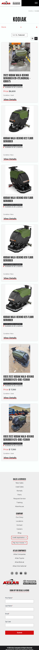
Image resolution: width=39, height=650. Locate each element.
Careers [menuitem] (19, 529)
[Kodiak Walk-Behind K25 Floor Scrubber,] (19, 298)
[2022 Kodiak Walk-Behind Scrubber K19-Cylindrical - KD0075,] (19, 57)
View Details (10, 99)
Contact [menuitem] (20, 525)
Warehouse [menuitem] (19, 506)
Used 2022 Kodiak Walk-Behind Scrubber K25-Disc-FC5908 (18, 378)
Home (30, 11)
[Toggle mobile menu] (36, 3)
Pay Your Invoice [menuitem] (20, 543)
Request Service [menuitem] (19, 499)
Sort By (15, 35)
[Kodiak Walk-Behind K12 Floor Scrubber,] (19, 120)
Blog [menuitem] (19, 533)
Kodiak (37, 11)
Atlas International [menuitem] (19, 566)
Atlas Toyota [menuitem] (19, 558)
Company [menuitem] (19, 513)
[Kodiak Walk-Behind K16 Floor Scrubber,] (19, 179)
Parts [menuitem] (19, 495)
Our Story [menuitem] (19, 517)
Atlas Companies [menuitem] (19, 550)
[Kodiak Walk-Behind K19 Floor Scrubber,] (19, 239)
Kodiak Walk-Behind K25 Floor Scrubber (18, 318)
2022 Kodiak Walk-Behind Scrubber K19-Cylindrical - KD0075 (16, 78)
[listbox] (22, 35)
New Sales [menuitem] (19, 483)
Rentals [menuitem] (19, 491)
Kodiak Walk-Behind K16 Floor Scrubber (18, 199)
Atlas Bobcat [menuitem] (19, 562)
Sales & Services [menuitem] (19, 479)
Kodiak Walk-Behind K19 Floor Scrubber (18, 259)
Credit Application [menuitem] (18, 537)
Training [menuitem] (19, 502)
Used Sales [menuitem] (19, 487)
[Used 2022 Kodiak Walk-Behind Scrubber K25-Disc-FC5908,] (19, 358)
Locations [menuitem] (19, 521)
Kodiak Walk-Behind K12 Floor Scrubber (18, 140)
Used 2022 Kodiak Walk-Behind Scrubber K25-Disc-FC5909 (18, 438)
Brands (3, 27)
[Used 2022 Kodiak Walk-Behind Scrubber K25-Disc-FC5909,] (19, 418)
